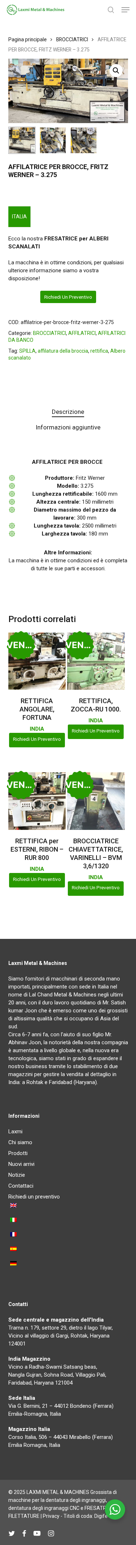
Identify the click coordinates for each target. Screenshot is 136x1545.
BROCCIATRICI (72, 39)
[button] (125, 9)
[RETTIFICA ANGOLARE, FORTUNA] (37, 661)
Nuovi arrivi (21, 1164)
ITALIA (19, 216)
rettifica (99, 351)
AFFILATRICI (82, 333)
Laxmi (15, 1131)
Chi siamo (20, 1142)
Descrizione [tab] (68, 411)
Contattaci (20, 1186)
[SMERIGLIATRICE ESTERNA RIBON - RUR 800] (37, 801)
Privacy (51, 1516)
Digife (101, 1516)
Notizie (16, 1175)
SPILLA (27, 351)
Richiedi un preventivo (68, 297)
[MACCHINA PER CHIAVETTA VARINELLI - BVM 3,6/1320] (95, 801)
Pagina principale (27, 39)
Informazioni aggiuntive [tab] (68, 427)
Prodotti (18, 1153)
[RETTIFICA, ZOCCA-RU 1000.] (95, 661)
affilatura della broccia (63, 351)
